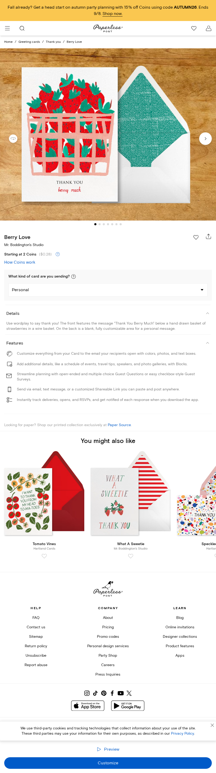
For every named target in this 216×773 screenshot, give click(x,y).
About (108, 617)
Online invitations (179, 627)
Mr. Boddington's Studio (23, 245)
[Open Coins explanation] (57, 254)
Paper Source (119, 425)
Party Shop (108, 655)
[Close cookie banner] (212, 725)
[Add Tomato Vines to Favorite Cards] (44, 556)
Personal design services (108, 646)
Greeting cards (29, 42)
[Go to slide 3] (104, 224)
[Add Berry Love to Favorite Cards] (196, 237)
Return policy (36, 646)
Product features (180, 646)
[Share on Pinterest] (104, 693)
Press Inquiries (107, 674)
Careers (108, 665)
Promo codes (108, 636)
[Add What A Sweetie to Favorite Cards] (130, 556)
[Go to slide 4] (108, 224)
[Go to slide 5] (112, 224)
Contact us (36, 627)
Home (8, 42)
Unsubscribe (36, 655)
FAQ (36, 617)
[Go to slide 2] (100, 224)
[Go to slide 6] (116, 224)
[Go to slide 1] (95, 224)
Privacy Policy (182, 733)
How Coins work (19, 262)
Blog (180, 617)
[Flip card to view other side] (17, 138)
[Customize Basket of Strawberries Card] (108, 134)
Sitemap (36, 636)
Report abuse (35, 665)
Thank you (53, 42)
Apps (179, 655)
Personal (20, 290)
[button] (73, 276)
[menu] (7, 28)
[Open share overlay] (208, 236)
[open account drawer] (208, 28)
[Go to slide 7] (121, 224)
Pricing (108, 627)
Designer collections (180, 636)
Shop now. (112, 13)
